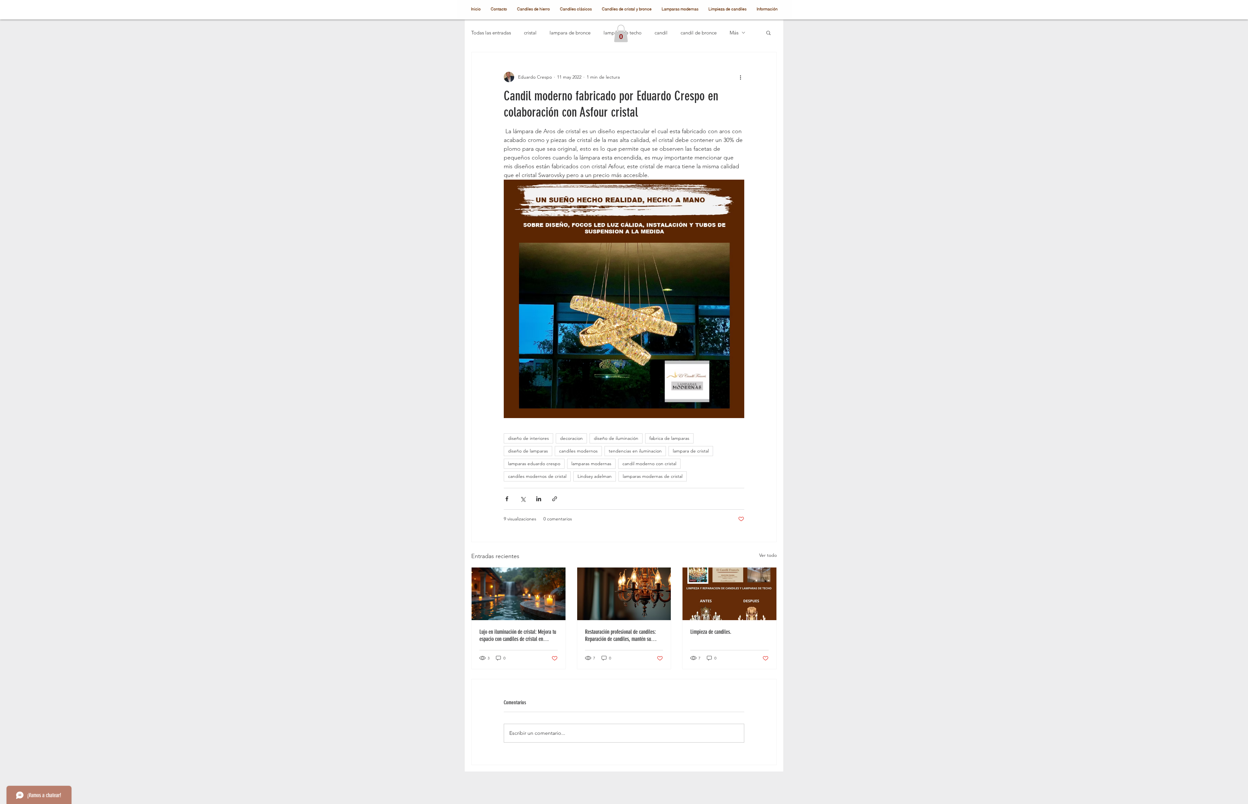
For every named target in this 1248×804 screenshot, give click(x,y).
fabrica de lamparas (669, 438)
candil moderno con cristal (649, 463)
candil (661, 33)
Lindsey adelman (595, 476)
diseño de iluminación (616, 438)
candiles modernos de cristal (537, 476)
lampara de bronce (570, 33)
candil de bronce (699, 33)
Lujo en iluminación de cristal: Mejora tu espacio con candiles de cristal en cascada (517, 635)
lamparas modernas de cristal (652, 476)
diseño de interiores (528, 438)
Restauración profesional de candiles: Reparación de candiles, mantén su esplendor (620, 635)
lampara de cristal (691, 451)
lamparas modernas (591, 463)
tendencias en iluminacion (635, 451)
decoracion (571, 438)
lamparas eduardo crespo (534, 463)
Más (734, 33)
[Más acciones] (740, 77)
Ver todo (768, 555)
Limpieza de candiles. (710, 631)
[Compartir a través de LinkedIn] (539, 499)
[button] (621, 33)
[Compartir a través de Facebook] (507, 499)
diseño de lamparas (528, 451)
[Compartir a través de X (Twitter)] (523, 499)
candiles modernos (578, 451)
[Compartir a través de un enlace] (555, 499)
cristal (530, 33)
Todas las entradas (491, 33)
